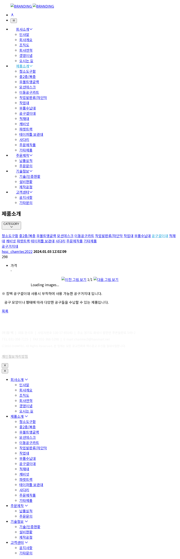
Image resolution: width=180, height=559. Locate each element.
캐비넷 (24, 123)
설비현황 (25, 181)
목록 (5, 311)
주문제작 (22, 155)
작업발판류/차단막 (33, 97)
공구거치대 (10, 246)
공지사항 (25, 197)
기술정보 (22, 171)
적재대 (24, 118)
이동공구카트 (29, 92)
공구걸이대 (27, 113)
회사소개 (22, 29)
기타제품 (25, 150)
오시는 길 (26, 60)
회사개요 (25, 39)
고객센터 (22, 192)
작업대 (24, 102)
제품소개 (22, 66)
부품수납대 (27, 108)
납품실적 (25, 160)
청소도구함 (27, 71)
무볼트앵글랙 (29, 81)
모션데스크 (27, 87)
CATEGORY (11, 224)
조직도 (24, 45)
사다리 (24, 139)
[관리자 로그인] (12, 15)
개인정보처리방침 (15, 356)
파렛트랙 (25, 129)
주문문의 (25, 165)
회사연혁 (25, 50)
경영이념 (25, 55)
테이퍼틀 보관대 (31, 134)
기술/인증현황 (29, 176)
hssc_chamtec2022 (17, 251)
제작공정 (25, 186)
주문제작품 (27, 144)
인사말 (24, 34)
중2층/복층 (27, 76)
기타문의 (25, 202)
